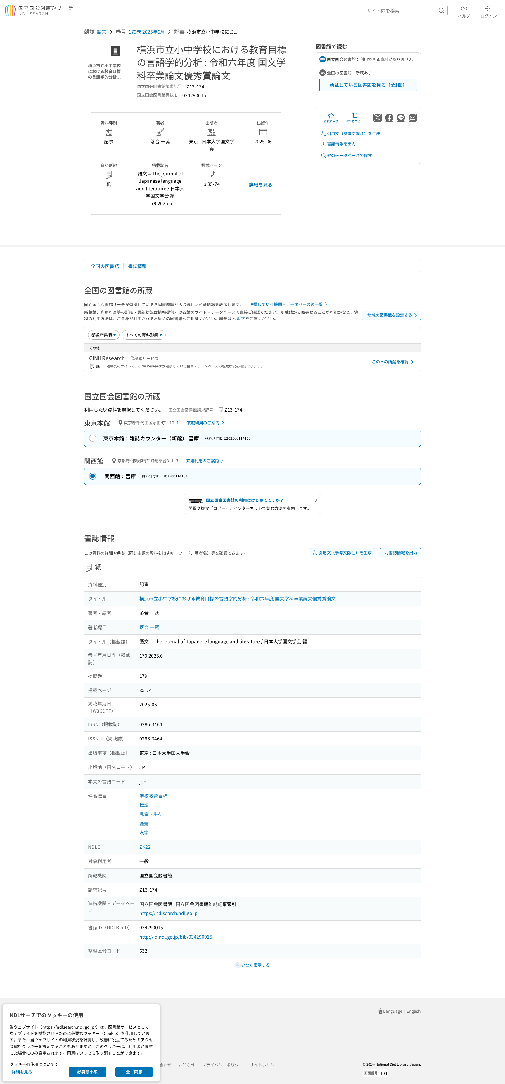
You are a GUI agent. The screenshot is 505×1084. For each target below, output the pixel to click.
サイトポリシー (264, 1065)
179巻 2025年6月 (147, 31)
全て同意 (134, 1072)
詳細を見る (260, 184)
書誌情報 (137, 265)
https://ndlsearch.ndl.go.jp (168, 912)
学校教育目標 (153, 795)
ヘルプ (464, 15)
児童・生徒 (151, 814)
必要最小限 (87, 1072)
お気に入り (331, 121)
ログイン (488, 15)
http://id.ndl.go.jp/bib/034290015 (175, 936)
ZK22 (145, 846)
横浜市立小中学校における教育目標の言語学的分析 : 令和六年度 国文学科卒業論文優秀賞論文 (237, 598)
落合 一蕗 (149, 626)
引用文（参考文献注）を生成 (353, 133)
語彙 (144, 823)
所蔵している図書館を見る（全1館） (368, 84)
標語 (144, 804)
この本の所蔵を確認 (390, 362)
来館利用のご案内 (203, 423)
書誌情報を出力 (341, 144)
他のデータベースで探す (349, 155)
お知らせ (187, 1065)
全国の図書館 (105, 265)
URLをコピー (354, 121)
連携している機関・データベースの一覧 (286, 304)
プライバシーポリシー (222, 1065)
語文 (101, 31)
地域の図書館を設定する (389, 315)
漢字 (144, 832)
